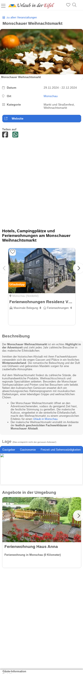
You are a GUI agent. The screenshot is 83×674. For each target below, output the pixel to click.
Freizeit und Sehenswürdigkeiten (61, 449)
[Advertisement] (41, 184)
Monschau (51, 96)
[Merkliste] (68, 5)
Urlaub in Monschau (45, 419)
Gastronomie (28, 449)
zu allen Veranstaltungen (21, 17)
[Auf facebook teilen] (5, 135)
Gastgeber (8, 449)
